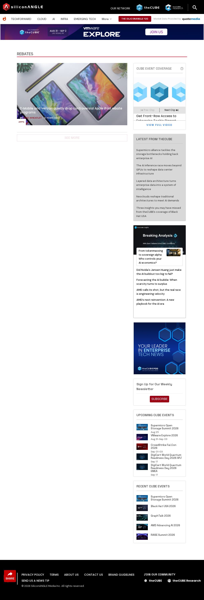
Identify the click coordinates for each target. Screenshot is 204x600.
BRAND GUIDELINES (121, 575)
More (105, 19)
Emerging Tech (85, 19)
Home (5, 17)
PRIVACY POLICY (33, 575)
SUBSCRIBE (159, 399)
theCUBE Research (187, 581)
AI (53, 19)
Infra (64, 19)
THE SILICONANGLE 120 (134, 18)
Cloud (41, 19)
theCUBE (155, 581)
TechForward (21, 19)
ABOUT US (71, 575)
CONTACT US (93, 575)
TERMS (54, 575)
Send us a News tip (35, 581)
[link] (72, 95)
